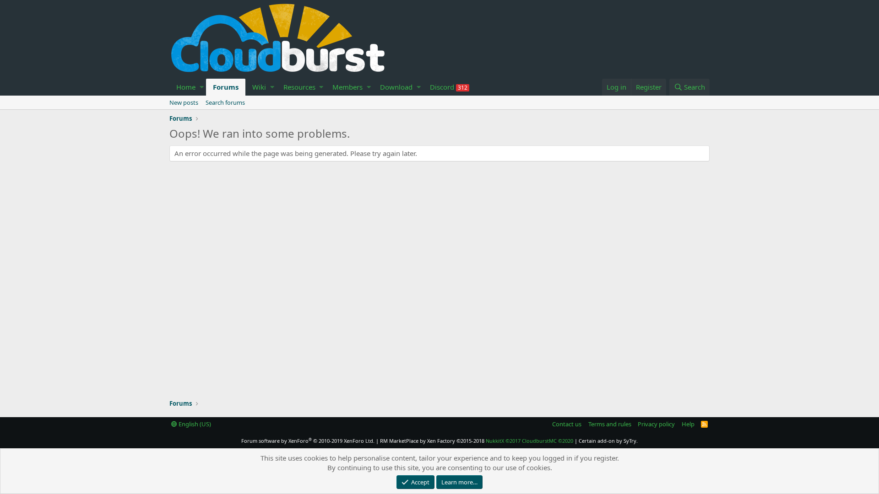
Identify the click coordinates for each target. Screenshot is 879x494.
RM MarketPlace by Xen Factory (432, 440)
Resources (299, 86)
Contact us (566, 424)
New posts (183, 102)
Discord (448, 86)
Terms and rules (609, 424)
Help (688, 424)
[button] (201, 87)
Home (185, 86)
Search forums (225, 102)
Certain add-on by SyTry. (608, 440)
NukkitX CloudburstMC (529, 440)
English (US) (194, 424)
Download (396, 86)
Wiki (259, 86)
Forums (226, 86)
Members (347, 86)
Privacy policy (656, 424)
